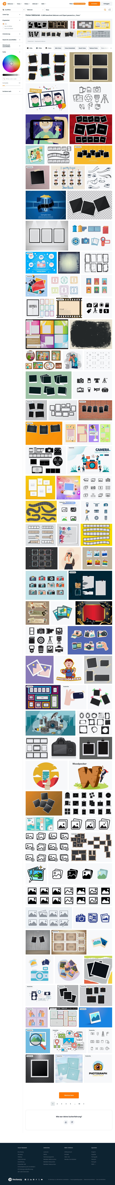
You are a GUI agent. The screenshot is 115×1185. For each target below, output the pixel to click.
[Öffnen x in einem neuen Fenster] (39, 1179)
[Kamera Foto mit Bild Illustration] (40, 970)
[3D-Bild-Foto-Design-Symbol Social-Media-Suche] (95, 1017)
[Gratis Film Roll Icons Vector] (41, 511)
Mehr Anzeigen (100, 34)
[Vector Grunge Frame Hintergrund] (91, 334)
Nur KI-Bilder (8, 26)
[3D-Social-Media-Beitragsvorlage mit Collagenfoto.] (68, 487)
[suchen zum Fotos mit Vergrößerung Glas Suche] (38, 1041)
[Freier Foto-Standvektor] (47, 98)
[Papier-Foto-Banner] (37, 613)
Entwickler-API (22, 1164)
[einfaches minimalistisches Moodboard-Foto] (90, 585)
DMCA (45, 1154)
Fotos (18, 4)
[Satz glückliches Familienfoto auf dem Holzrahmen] (44, 360)
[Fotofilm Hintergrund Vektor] (46, 205)
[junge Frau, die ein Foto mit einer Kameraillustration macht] (70, 558)
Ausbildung (21, 1162)
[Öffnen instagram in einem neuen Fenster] (28, 1179)
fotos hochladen (106, 48)
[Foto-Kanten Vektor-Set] (47, 67)
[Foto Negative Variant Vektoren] (59, 154)
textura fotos (93, 48)
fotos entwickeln (70, 48)
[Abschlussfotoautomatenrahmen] (94, 613)
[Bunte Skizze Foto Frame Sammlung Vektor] (64, 286)
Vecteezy (20, 1154)
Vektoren (10, 4)
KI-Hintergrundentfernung (25, 1169)
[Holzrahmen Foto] (91, 847)
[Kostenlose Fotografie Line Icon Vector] (91, 98)
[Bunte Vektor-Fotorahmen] (40, 308)
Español (93, 1154)
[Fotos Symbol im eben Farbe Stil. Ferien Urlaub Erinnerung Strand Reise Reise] (100, 942)
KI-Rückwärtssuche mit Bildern (26, 1167)
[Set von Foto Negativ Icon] (46, 460)
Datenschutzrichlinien (89, 1179)
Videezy (20, 1157)
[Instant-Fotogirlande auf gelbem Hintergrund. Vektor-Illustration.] (44, 433)
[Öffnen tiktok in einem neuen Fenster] (36, 1179)
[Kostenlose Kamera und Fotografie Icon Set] (100, 1041)
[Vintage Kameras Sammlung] (46, 585)
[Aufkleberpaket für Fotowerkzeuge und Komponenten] (90, 640)
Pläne (71, 4)
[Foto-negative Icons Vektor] (41, 535)
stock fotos (82, 48)
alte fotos (58, 48)
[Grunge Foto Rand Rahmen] (96, 263)
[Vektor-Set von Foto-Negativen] (69, 308)
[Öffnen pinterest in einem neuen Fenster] (33, 1179)
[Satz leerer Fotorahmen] (36, 410)
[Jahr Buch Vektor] (68, 177)
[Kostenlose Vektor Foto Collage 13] (43, 697)
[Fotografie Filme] (96, 535)
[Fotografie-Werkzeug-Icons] (92, 385)
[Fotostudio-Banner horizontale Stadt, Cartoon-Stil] (50, 723)
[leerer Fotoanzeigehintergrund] (37, 177)
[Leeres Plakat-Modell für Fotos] (47, 236)
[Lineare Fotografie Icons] (68, 1041)
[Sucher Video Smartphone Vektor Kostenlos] (47, 129)
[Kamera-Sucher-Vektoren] (98, 360)
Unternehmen (22, 1159)
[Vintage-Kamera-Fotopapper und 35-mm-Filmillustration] (36, 286)
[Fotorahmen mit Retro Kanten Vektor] (91, 67)
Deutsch (93, 1159)
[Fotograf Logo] (98, 1068)
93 (79, 1104)
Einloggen (106, 4)
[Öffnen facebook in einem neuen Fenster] (25, 1179)
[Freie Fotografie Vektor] (96, 511)
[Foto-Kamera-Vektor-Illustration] (63, 748)
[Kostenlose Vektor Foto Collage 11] (91, 129)
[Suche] (105, 10)
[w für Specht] (90, 775)
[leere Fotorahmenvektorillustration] (96, 748)
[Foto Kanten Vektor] (41, 558)
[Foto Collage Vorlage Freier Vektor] (63, 1017)
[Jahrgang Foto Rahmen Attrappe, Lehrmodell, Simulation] (40, 1068)
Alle (6, 24)
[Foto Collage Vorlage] (68, 942)
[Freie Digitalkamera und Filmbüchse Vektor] (91, 236)
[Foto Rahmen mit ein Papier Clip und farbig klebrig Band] (96, 995)
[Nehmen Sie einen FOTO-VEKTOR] (47, 775)
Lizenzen (46, 1152)
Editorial (34, 4)
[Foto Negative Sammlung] (37, 748)
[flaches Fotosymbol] (62, 613)
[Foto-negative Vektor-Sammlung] (99, 177)
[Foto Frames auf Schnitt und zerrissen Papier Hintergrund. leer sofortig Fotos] (98, 970)
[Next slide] (109, 48)
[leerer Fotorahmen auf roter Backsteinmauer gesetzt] (95, 410)
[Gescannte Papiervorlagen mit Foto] (47, 334)
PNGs (40, 48)
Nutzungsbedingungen (76, 1179)
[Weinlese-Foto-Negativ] (69, 263)
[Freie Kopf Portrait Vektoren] (96, 286)
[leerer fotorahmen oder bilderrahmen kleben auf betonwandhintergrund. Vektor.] (38, 942)
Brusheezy (21, 1152)
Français (93, 1162)
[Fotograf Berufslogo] (69, 670)
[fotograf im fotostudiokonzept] (73, 360)
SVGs (30, 48)
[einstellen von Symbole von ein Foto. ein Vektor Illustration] (97, 487)
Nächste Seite (69, 1095)
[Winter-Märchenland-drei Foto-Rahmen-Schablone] (69, 1068)
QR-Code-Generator (23, 1171)
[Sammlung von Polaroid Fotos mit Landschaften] (69, 970)
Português (94, 1157)
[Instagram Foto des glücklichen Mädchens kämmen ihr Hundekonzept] (35, 154)
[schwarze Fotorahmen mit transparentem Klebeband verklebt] (98, 670)
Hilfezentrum (68, 1152)
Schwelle (5, 83)
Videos (26, 4)
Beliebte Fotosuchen (49, 1162)
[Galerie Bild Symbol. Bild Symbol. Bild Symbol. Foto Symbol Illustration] (83, 824)
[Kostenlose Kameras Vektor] (41, 995)
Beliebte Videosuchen (49, 1164)
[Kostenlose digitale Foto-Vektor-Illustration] (41, 263)
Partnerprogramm (48, 1157)
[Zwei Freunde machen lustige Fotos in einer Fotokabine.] (37, 1017)
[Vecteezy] (4, 3)
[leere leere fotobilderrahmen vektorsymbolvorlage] (49, 385)
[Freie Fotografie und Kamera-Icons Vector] (46, 640)
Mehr (43, 4)
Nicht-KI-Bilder (9, 28)
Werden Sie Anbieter (70, 1159)
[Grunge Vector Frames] (94, 723)
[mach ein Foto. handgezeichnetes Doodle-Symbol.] (74, 697)
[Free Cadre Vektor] (62, 410)
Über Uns (67, 1157)
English (93, 1152)
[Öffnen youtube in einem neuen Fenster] (41, 1179)
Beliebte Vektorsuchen (49, 1159)
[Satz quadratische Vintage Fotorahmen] (67, 995)
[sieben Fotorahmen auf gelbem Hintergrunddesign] (93, 154)
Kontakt (66, 1154)
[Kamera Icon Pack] (97, 308)
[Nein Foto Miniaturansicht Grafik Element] (49, 918)
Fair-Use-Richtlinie (100, 1179)
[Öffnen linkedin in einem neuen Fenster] (31, 1179)
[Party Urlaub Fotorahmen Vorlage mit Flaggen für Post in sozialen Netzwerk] (68, 535)
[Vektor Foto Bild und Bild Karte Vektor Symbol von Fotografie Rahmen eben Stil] (40, 670)
